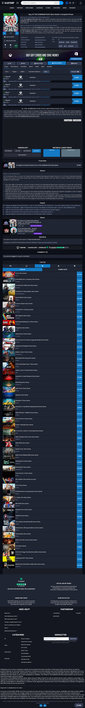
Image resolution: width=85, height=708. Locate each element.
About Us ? (7, 613)
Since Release (8, 150)
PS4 (61, 37)
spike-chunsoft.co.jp (40, 40)
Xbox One (65, 37)
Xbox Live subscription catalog (47, 242)
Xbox (5, 645)
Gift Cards (24, 647)
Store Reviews (25, 653)
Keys (45, 71)
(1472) (66, 247)
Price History (14, 66)
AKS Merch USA (25, 659)
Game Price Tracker (26, 641)
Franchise (23, 66)
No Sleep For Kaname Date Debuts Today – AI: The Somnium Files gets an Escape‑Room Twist (29, 222)
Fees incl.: (74, 71)
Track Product (22, 155)
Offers (6, 66)
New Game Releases (36, 225)
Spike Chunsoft (39, 42)
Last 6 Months (27, 150)
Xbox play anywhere (40, 47)
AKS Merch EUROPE (26, 662)
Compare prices (45, 81)
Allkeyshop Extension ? (10, 631)
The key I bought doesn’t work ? (13, 622)
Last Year (17, 150)
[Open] (17, 3)
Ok (41, 705)
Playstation (7, 652)
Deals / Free (24, 650)
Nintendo (7, 658)
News (42, 66)
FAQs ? (6, 628)
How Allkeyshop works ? (11, 616)
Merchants (56, 616)
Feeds (37, 66)
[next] (17, 33)
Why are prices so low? (10, 619)
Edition (23, 71)
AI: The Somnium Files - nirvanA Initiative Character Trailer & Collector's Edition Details (27, 230)
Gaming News (38, 233)
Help (79, 705)
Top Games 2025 (26, 656)
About (31, 66)
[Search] (61, 3)
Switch (77, 37)
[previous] (4, 33)
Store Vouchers (25, 639)
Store (6, 71)
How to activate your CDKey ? (12, 625)
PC (59, 37)
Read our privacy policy (43, 703)
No (45, 705)
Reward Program (25, 644)
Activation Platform (34, 71)
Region (14, 71)
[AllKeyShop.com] (8, 3)
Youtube (78, 613)
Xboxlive (49, 66)
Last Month (36, 150)
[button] (81, 3)
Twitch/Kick (56, 613)
